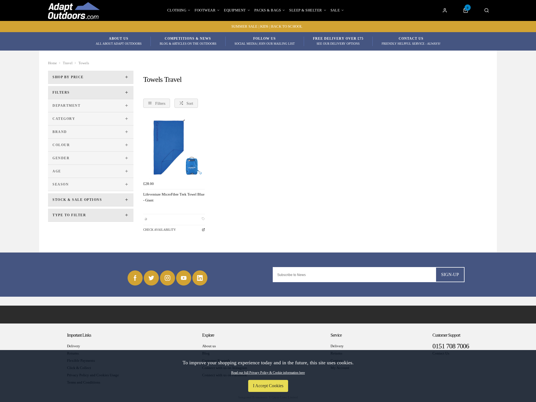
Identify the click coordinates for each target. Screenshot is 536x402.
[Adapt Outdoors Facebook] (135, 278)
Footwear (205, 10)
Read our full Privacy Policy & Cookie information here (268, 372)
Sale (335, 10)
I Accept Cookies (268, 385)
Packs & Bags (267, 10)
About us (209, 346)
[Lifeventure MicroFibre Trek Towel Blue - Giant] (174, 148)
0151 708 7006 (450, 346)
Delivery (73, 346)
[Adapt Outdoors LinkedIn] (199, 278)
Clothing (176, 10)
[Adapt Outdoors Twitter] (151, 278)
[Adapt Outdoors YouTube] (183, 278)
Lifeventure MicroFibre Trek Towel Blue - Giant (174, 197)
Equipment (235, 10)
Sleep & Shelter (305, 10)
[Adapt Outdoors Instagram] (167, 278)
